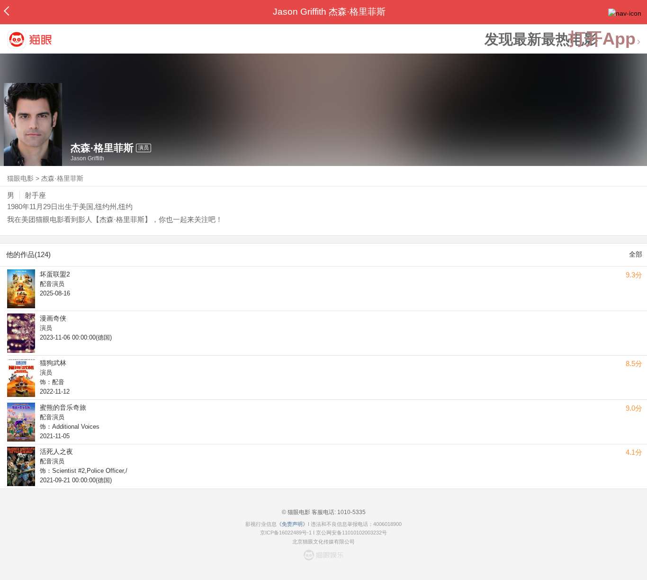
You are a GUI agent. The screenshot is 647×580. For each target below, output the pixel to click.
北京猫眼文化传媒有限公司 (323, 541)
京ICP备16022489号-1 (286, 532)
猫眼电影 (20, 178)
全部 (635, 254)
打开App (602, 39)
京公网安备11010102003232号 (351, 532)
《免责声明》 (292, 524)
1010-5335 (351, 512)
